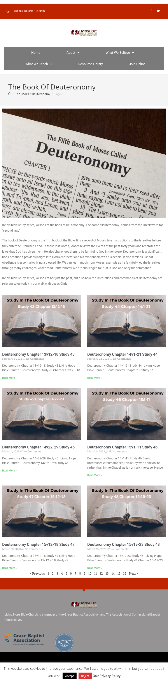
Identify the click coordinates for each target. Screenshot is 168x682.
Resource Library (90, 64)
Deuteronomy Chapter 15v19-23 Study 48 (123, 544)
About (70, 53)
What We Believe (118, 53)
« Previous (37, 573)
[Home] (9, 94)
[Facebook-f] (151, 11)
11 (95, 573)
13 (107, 573)
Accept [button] (69, 676)
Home (35, 53)
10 (89, 573)
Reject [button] (85, 676)
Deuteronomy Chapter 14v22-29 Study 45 (38, 447)
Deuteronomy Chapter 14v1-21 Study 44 (122, 354)
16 (124, 573)
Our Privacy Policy (107, 675)
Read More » (9, 377)
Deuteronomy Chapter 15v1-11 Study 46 (122, 447)
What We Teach (36, 64)
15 (118, 573)
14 (113, 573)
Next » (133, 573)
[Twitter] (158, 11)
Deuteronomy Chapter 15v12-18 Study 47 (38, 544)
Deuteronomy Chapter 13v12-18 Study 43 (38, 354)
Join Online (137, 64)
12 (101, 573)
